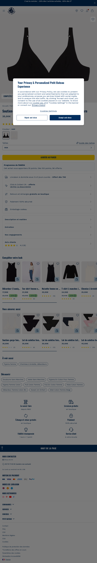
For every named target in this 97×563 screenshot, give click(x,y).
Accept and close (65, 117)
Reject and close (31, 117)
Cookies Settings (48, 111)
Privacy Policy (38, 105)
